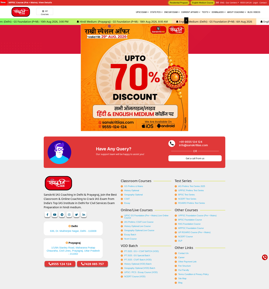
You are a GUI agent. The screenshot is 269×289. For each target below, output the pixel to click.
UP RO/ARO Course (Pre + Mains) (194, 232)
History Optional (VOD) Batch (137, 264)
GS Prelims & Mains (133, 186)
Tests (205, 12)
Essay (127, 203)
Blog (250, 12)
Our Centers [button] (231, 2)
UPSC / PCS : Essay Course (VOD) (141, 272)
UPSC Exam (141, 12)
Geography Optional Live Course (139, 230)
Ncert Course (130, 239)
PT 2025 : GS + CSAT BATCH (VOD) (141, 251)
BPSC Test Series (186, 195)
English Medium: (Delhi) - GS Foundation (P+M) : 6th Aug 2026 (194, 21)
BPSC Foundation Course (190, 220)
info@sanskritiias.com (193, 145)
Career (181, 257)
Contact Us (183, 253)
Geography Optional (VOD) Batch (139, 268)
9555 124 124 (61, 264)
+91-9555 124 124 (190, 142)
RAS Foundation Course (189, 224)
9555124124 (245, 2)
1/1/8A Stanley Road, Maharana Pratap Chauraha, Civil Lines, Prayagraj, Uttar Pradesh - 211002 (73, 250)
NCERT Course (185, 236)
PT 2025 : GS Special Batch (137, 255)
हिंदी (217, 2)
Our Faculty (183, 270)
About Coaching (235, 12)
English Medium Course (202, 3)
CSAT (127, 199)
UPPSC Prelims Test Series (191, 190)
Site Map (182, 278)
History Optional (131, 190)
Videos (256, 12)
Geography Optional (133, 195)
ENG (222, 2)
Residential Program (179, 3)
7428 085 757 (94, 264)
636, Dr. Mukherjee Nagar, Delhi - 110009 (73, 231)
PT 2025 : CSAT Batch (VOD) (138, 260)
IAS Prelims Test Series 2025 (191, 186)
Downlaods (218, 12)
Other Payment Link (187, 262)
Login (255, 2)
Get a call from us (195, 158)
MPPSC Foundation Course (191, 228)
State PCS (155, 12)
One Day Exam (171, 12)
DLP (180, 241)
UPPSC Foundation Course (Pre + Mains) (197, 215)
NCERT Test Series (187, 199)
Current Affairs (190, 12)
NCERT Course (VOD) (134, 276)
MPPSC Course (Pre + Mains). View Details (30, 2)
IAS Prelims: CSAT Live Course (138, 222)
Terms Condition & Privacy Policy (193, 274)
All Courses (45, 12)
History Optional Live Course (137, 226)
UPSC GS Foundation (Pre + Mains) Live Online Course (146, 216)
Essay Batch (130, 234)
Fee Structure (184, 266)
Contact (263, 2)
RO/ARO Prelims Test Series (191, 203)
